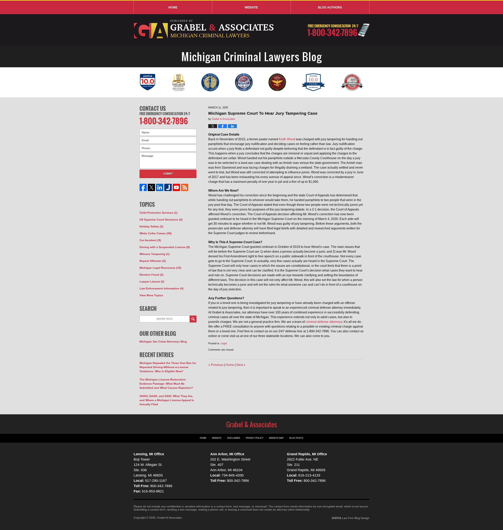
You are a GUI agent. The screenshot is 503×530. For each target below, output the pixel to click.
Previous (215, 365)
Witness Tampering (155, 254)
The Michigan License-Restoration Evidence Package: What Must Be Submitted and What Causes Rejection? (166, 383)
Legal (224, 343)
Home (172, 7)
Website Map (276, 438)
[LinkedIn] (160, 187)
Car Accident (150, 240)
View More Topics (151, 295)
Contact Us (153, 108)
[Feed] (184, 187)
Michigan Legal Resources (160, 267)
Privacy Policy (254, 438)
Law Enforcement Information (162, 288)
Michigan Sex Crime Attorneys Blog (163, 341)
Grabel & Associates (169, 517)
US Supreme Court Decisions (161, 219)
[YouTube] (176, 187)
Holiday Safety (151, 226)
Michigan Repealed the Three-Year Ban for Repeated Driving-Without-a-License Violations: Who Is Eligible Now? (168, 367)
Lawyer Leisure (152, 281)
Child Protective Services (158, 212)
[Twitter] (151, 187)
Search (193, 319)
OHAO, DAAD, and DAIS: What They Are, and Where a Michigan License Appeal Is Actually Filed (167, 400)
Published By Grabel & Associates (338, 30)
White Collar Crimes (156, 233)
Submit (168, 173)
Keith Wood (287, 139)
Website (251, 7)
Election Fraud (151, 274)
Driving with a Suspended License (165, 247)
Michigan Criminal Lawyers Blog (204, 30)
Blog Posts (296, 438)
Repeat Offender (153, 260)
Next (240, 365)
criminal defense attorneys (324, 321)
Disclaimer (233, 438)
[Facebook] (143, 187)
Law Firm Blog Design (350, 518)
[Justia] (168, 187)
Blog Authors (330, 7)
